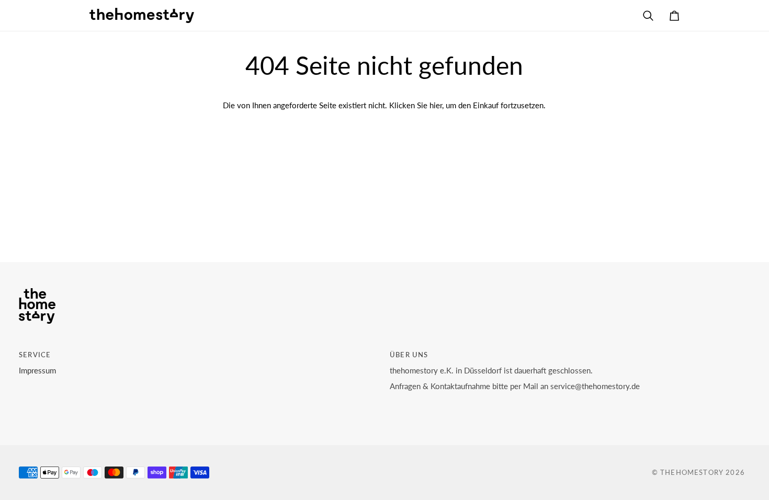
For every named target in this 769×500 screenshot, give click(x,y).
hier (435, 105)
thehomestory (691, 472)
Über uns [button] (409, 354)
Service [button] (35, 354)
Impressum (37, 370)
